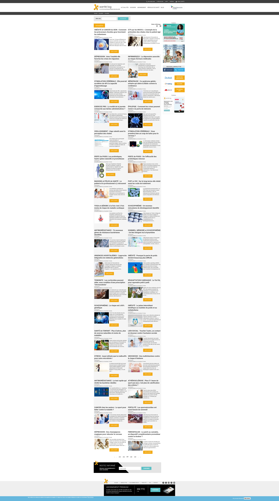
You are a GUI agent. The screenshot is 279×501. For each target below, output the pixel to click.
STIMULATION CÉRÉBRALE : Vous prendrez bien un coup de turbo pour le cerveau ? (143, 133)
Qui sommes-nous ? (134, 482)
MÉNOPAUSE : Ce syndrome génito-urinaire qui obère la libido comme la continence (142, 83)
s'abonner (155, 490)
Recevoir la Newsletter (174, 66)
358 (131, 457)
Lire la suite (114, 51)
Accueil (95, 13)
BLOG (162, 7)
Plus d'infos (90, 497)
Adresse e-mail (123, 466)
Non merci (247, 498)
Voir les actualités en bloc (160, 26)
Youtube (174, 482)
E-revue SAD (160, 1)
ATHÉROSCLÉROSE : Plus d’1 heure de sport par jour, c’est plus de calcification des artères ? (143, 383)
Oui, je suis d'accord (238, 498)
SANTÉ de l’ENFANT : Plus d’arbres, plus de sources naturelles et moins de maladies (110, 333)
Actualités (125, 7)
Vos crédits (179, 83)
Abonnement (141, 7)
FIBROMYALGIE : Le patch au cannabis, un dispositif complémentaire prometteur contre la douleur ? (144, 434)
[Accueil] (96, 7)
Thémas (172, 1)
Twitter (166, 482)
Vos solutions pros (179, 90)
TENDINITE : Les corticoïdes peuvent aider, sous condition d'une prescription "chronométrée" (109, 282)
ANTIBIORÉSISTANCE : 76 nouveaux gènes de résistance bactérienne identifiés (108, 232)
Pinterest (169, 482)
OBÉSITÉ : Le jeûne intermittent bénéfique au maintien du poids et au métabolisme (142, 307)
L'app (166, 1)
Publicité (144, 482)
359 (135, 457)
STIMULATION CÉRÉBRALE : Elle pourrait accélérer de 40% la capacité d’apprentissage (110, 83)
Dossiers (133, 7)
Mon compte (180, 1)
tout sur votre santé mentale (179, 77)
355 (120, 457)
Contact (155, 482)
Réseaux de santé (153, 7)
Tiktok (171, 482)
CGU (150, 482)
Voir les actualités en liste (157, 26)
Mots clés (98, 18)
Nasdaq (172, 6)
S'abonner (146, 468)
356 (124, 457)
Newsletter (124, 482)
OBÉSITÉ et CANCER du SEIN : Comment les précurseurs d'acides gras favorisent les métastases (110, 32)
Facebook (163, 482)
